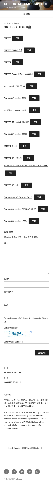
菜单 (28, 14)
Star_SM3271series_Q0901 (15, 98)
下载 (18, 38)
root (17, 23)
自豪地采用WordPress (13, 479)
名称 (6, 278)
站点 (6, 305)
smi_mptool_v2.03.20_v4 (14, 86)
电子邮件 (8, 292)
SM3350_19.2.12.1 (12, 185)
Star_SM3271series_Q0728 (15, 134)
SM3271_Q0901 (11, 146)
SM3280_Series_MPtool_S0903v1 (18, 74)
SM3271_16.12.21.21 (13, 158)
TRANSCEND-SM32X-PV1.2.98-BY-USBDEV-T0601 (26, 165)
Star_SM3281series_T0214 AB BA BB (20, 209)
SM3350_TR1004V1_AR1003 (16, 122)
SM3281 (7, 62)
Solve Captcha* (11, 327)
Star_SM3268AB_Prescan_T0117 (18, 197)
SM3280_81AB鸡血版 (13, 50)
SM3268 (7, 38)
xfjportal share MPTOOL (26, 4)
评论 (6, 243)
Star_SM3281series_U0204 (15, 221)
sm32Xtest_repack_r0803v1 (16, 110)
